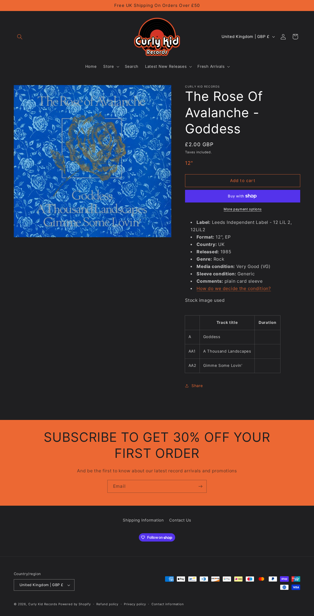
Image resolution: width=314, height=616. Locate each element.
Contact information (167, 604)
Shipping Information (143, 520)
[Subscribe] (200, 486)
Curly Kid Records (42, 604)
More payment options (243, 209)
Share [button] (197, 385)
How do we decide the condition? (234, 288)
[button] (20, 37)
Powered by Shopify (74, 604)
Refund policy (107, 604)
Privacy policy (135, 604)
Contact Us (180, 520)
